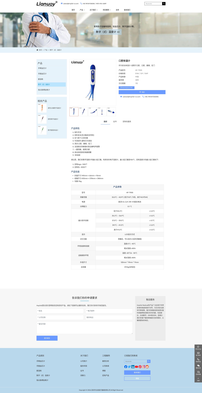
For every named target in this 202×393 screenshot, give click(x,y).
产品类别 (40, 356)
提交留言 (47, 338)
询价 (143, 92)
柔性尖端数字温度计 (54, 108)
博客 (104, 371)
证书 (115, 122)
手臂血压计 (42, 68)
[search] (163, 3)
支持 (117, 10)
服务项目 (83, 366)
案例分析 (105, 361)
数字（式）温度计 (56, 50)
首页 (73, 10)
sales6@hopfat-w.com (70, 4)
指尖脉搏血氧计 (44, 90)
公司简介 (83, 361)
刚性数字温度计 (53, 119)
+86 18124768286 (88, 4)
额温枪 (40, 79)
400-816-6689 (101, 4)
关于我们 (93, 10)
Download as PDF (127, 87)
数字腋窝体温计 (53, 130)
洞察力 (82, 375)
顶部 (198, 380)
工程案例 (106, 356)
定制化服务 (127, 122)
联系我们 (127, 10)
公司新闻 (105, 366)
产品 (81, 10)
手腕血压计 (42, 74)
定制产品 (105, 375)
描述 (105, 122)
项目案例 (106, 10)
